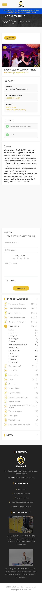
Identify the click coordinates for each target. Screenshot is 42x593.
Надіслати (21, 288)
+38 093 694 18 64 (13, 98)
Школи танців (11, 107)
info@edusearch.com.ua (25, 477)
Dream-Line (26, 590)
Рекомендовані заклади (22, 506)
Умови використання (22, 494)
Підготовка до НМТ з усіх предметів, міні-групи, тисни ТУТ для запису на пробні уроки (21, 11)
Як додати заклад (21, 498)
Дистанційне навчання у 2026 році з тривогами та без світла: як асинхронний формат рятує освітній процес (21, 569)
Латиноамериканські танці (16, 110)
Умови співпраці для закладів (22, 502)
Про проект (22, 489)
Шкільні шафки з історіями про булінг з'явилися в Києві (21, 536)
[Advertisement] (21, 207)
